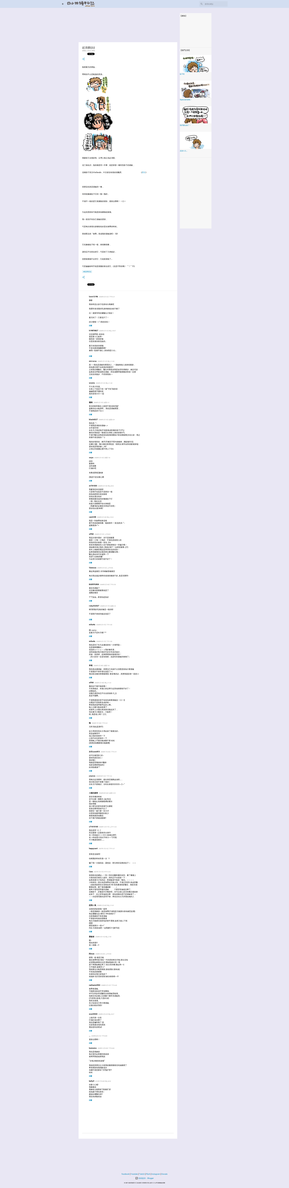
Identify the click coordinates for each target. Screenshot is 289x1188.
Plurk (148, 1174)
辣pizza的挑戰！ (186, 100)
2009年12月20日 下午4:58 (106, 1048)
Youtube (134, 1174)
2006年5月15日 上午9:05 (105, 568)
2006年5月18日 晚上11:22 (102, 682)
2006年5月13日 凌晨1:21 (101, 402)
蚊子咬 (182, 74)
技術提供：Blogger (146, 1178)
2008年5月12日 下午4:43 (109, 985)
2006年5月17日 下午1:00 (104, 624)
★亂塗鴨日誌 (87, 271)
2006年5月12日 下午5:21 (107, 296)
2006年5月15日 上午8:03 (102, 534)
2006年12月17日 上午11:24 (107, 827)
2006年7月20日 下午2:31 (109, 752)
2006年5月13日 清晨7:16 (102, 457)
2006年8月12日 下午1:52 (104, 776)
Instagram (156, 1174)
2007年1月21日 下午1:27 (107, 848)
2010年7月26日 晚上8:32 (103, 1081)
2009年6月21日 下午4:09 (99, 1036)
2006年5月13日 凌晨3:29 (106, 419)
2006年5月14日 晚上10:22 (105, 517)
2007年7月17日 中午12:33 (102, 871)
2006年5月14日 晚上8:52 (106, 486)
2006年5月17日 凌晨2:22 (108, 606)
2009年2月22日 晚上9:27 (106, 1014)
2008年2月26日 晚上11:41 (105, 905)
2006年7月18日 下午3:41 (100, 723)
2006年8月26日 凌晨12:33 (107, 793)
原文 (144, 172)
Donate (164, 1174)
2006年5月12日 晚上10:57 (107, 330)
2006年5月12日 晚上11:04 (106, 361)
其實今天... (183, 151)
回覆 (90, 325)
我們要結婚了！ (185, 125)
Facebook (125, 1174)
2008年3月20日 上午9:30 (103, 954)
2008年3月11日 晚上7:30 (103, 936)
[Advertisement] (128, 23)
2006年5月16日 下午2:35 (108, 584)
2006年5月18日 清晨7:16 (101, 665)
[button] (83, 59)
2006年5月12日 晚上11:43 (104, 383)
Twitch (142, 1174)
